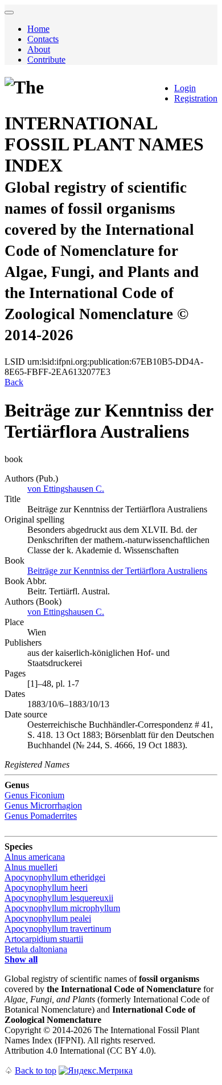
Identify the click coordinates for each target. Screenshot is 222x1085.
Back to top (35, 1070)
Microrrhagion (43, 805)
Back (14, 382)
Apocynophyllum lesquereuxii (59, 898)
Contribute (46, 59)
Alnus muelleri (31, 867)
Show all (21, 959)
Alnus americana (35, 857)
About (38, 49)
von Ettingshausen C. (65, 488)
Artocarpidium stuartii (44, 939)
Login (185, 88)
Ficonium (34, 795)
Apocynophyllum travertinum (58, 928)
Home (38, 29)
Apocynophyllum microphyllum (62, 908)
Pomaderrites (41, 816)
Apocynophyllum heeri (46, 887)
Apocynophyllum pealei (48, 918)
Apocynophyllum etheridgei (55, 877)
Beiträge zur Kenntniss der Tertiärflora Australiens (117, 571)
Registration (195, 98)
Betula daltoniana (36, 949)
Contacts (43, 39)
